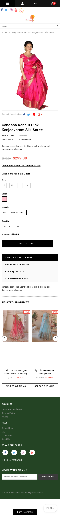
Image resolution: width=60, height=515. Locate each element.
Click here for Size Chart (16, 173)
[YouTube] (16, 10)
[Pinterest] (34, 115)
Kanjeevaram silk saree (14, 212)
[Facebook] (2, 10)
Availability (7, 140)
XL (28, 185)
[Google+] (40, 115)
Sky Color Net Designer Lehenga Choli (44, 372)
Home (4, 32)
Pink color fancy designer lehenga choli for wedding (15, 372)
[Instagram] (11, 10)
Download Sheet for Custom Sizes (21, 165)
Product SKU (8, 136)
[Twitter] (6, 10)
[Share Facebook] (24, 115)
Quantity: (5, 221)
